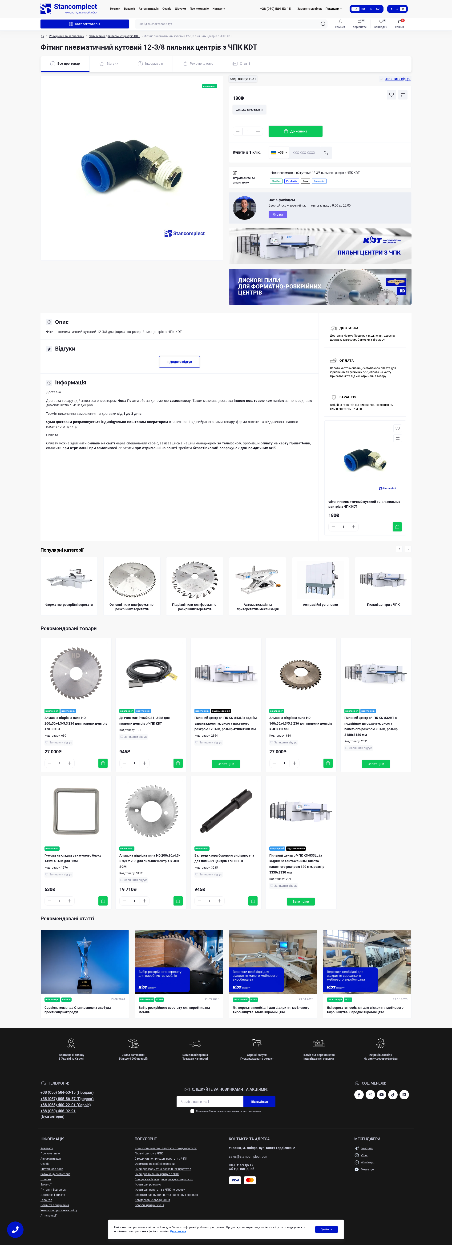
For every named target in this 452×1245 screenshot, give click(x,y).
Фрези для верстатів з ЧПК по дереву (160, 1189)
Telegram (367, 1148)
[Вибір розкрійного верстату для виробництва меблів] (179, 962)
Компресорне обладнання (152, 1200)
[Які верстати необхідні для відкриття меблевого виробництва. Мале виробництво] (273, 962)
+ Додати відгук (179, 362)
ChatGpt (276, 181)
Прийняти (326, 1229)
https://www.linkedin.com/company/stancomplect (404, 1094)
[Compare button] (403, 95)
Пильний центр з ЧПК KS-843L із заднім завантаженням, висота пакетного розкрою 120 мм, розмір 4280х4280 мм (225, 723)
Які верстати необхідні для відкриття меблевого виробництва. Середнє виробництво (365, 1010)
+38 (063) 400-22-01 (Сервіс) (65, 1105)
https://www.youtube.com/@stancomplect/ (381, 1094)
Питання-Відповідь (53, 1189)
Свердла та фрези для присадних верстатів (164, 1179)
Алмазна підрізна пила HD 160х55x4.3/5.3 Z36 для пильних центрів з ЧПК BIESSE (300, 723)
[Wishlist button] (391, 95)
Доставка (349, 328)
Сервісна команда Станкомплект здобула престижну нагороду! (77, 1010)
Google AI (319, 181)
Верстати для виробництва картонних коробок (166, 1195)
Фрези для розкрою (148, 1184)
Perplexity (291, 181)
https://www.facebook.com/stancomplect (359, 1094)
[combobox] (278, 152)
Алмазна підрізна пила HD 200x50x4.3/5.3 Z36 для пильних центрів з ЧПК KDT (75, 723)
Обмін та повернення (54, 1205)
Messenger (368, 1169)
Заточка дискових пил (55, 1174)
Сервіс (166, 8)
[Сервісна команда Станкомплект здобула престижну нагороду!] (85, 962)
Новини (115, 8)
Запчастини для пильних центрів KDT (114, 36)
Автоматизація (149, 8)
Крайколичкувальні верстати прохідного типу (166, 1148)
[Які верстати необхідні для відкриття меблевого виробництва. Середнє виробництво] (367, 962)
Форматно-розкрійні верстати (155, 1163)
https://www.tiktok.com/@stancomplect (393, 1094)
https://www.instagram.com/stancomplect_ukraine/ (370, 1094)
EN (370, 9)
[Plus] (258, 131)
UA (355, 9)
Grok (305, 181)
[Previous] (399, 549)
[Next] (408, 549)
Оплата (346, 361)
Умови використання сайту (224, 1111)
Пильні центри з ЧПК (149, 1153)
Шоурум (180, 8)
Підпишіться (259, 1101)
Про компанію (199, 8)
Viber (280, 214)
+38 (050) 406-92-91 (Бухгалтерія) (58, 1113)
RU (363, 9)
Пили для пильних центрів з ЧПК (157, 1174)
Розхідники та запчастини (66, 36)
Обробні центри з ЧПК (149, 1205)
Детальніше (178, 1231)
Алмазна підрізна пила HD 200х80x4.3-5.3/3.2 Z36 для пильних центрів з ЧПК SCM (149, 861)
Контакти (219, 8)
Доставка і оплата (52, 1195)
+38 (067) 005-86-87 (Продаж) (67, 1099)
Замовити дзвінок (309, 8)
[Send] (326, 153)
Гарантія (347, 397)
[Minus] (237, 131)
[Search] (323, 24)
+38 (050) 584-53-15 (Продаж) (67, 1092)
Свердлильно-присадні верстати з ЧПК (161, 1158)
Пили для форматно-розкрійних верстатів (163, 1169)
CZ (378, 9)
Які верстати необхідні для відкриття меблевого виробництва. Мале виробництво (271, 1010)
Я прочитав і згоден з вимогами (228, 1111)
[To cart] (397, 526)
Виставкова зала (51, 1169)
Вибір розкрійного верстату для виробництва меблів (174, 1010)
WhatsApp (367, 1162)
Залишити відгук (60, 742)
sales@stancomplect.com (248, 1156)
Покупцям (332, 8)
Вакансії (129, 8)
